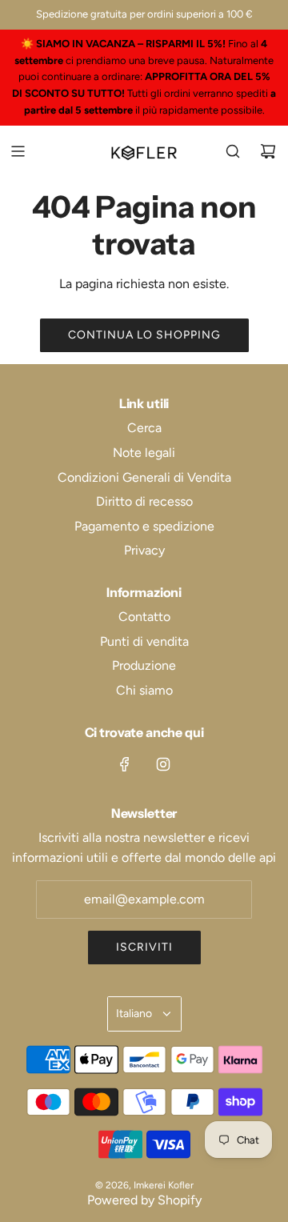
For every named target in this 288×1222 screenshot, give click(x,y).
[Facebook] (124, 764)
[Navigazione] (17, 151)
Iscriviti (144, 947)
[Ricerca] (232, 151)
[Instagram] (163, 764)
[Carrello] (268, 151)
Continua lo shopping (144, 335)
